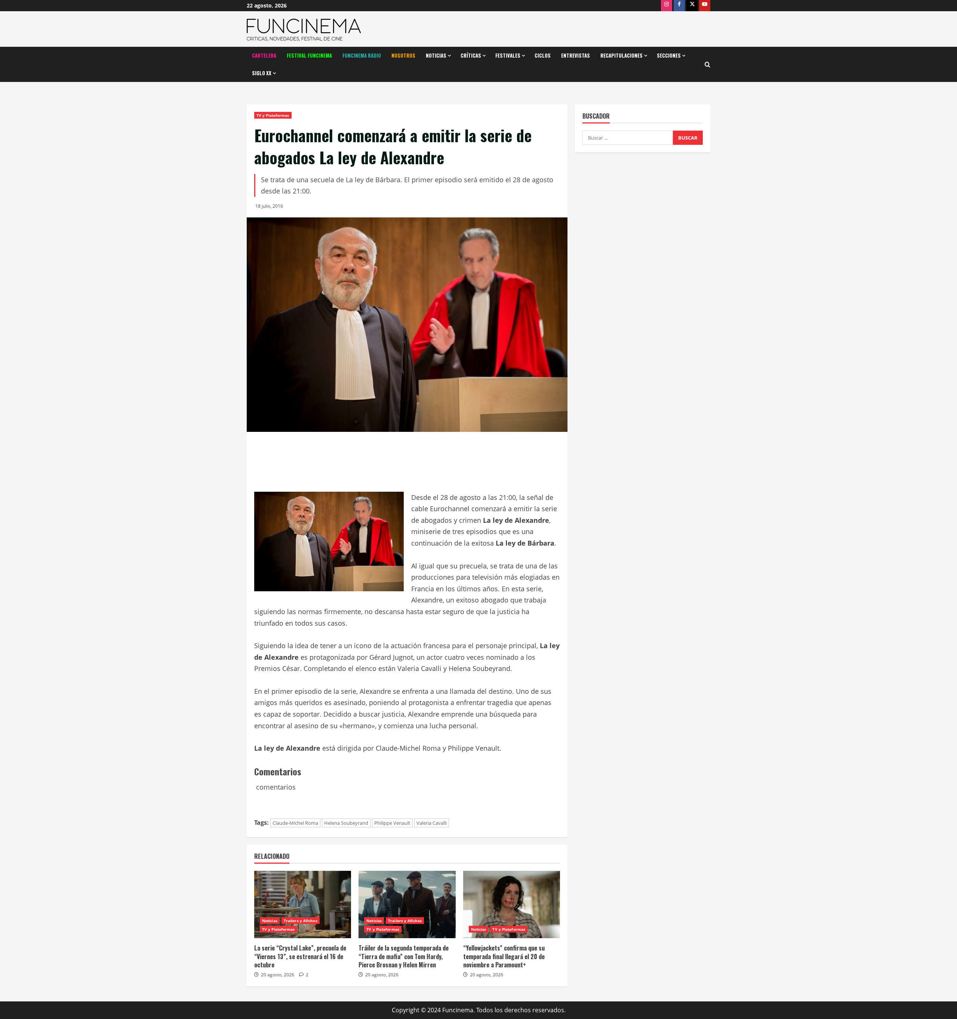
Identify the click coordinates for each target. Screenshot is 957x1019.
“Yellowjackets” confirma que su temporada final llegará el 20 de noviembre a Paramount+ (504, 956)
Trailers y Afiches (300, 920)
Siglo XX (261, 73)
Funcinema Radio (361, 55)
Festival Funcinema (309, 55)
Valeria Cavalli (431, 823)
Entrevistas (575, 55)
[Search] (707, 64)
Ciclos (543, 55)
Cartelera (264, 55)
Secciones (669, 55)
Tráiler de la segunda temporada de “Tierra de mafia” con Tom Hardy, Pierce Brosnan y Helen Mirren (404, 956)
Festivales (507, 55)
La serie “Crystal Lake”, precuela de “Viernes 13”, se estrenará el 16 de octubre (300, 956)
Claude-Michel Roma (295, 823)
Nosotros (403, 55)
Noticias (436, 55)
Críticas (471, 55)
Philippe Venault (392, 823)
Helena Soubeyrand (346, 823)
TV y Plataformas (272, 115)
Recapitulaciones (621, 55)
